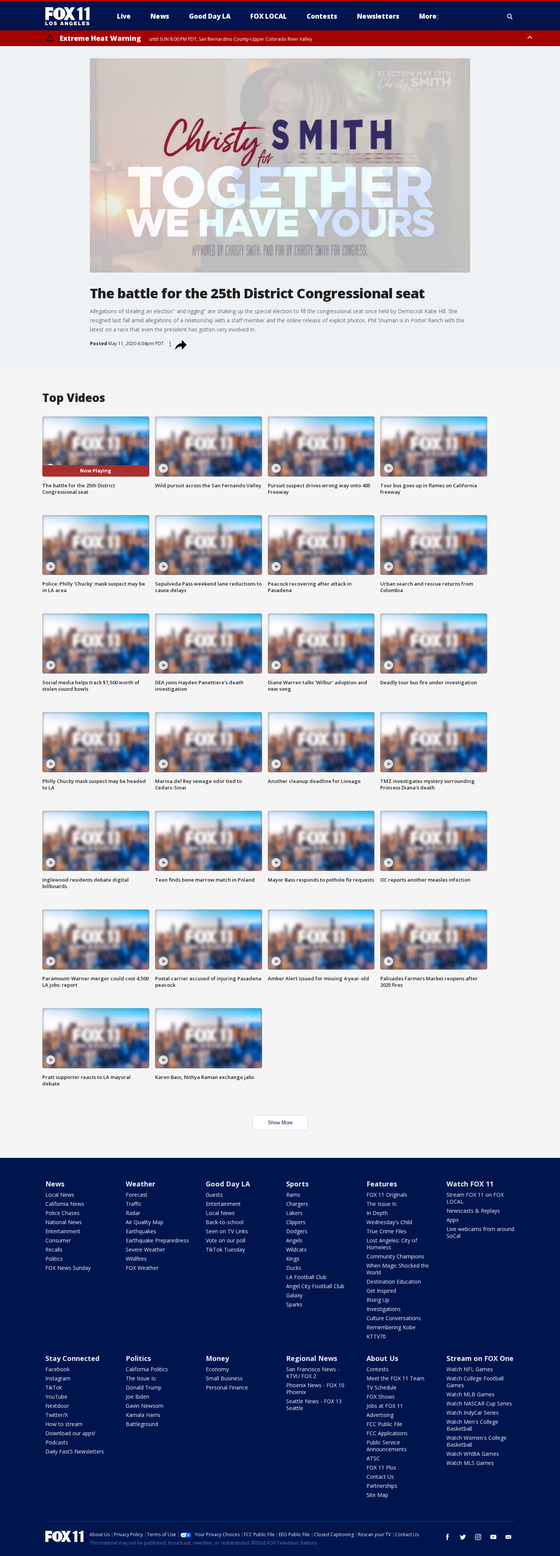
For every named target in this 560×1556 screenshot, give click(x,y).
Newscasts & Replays (473, 1210)
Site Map (377, 1494)
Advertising (380, 1414)
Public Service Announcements (386, 1446)
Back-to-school (224, 1222)
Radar (133, 1213)
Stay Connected (72, 1358)
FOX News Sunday (68, 1267)
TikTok (53, 1387)
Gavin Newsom (144, 1405)
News (54, 1183)
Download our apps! (70, 1433)
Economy (217, 1369)
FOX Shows (380, 1396)
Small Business (224, 1378)
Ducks (293, 1267)
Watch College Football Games (475, 1382)
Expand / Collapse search (510, 16)
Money (217, 1358)
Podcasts (56, 1442)
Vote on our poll (225, 1240)
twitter (463, 1537)
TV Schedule (381, 1387)
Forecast (136, 1194)
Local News (59, 1194)
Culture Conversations (393, 1318)
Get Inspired (381, 1290)
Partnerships (381, 1485)
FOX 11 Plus (381, 1467)
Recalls (53, 1249)
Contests (377, 1369)
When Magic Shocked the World (397, 1269)
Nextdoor (57, 1405)
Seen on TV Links (227, 1231)
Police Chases (62, 1213)
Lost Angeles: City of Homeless (391, 1244)
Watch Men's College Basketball (472, 1425)
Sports (297, 1183)
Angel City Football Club (315, 1286)
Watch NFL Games (469, 1369)
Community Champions (395, 1256)
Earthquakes (141, 1231)
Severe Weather (145, 1249)
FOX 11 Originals (386, 1194)
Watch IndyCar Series (472, 1412)
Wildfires (136, 1258)
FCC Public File (384, 1424)
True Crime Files (386, 1231)
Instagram (57, 1378)
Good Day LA (228, 1183)
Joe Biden (137, 1396)
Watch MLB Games (470, 1394)
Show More (280, 1122)
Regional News (311, 1358)
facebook (448, 1537)
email (508, 1537)
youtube (493, 1537)
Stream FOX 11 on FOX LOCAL (475, 1198)
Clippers (296, 1222)
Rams (293, 1194)
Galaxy (294, 1295)
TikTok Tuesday (225, 1249)
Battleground (142, 1424)
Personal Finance (227, 1387)
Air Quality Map (144, 1222)
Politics (54, 1258)
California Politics (147, 1369)
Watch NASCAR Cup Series (479, 1403)
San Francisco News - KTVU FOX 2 (312, 1373)
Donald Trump (144, 1387)
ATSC (373, 1458)
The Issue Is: (381, 1203)
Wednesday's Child (389, 1222)
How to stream (64, 1424)
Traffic (134, 1203)
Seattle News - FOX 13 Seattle (314, 1405)
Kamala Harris (143, 1414)
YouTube (56, 1396)
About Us (382, 1358)
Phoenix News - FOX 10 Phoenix (315, 1389)
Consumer (58, 1240)
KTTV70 (376, 1336)
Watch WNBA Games (472, 1453)
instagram (478, 1537)
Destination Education (393, 1281)
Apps (452, 1219)
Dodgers (296, 1231)
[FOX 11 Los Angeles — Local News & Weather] (70, 16)
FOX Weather (142, 1267)
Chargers (297, 1203)
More (428, 16)
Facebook (57, 1369)
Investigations (383, 1309)
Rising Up (377, 1299)
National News (63, 1222)
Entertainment (62, 1231)
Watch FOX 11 (469, 1183)
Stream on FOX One (480, 1358)
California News (64, 1203)
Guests (214, 1194)
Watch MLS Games (470, 1462)
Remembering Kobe (391, 1327)
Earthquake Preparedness (157, 1240)
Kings (292, 1258)
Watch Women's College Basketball (476, 1441)
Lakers (294, 1213)
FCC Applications (387, 1433)
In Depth (377, 1213)
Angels (294, 1240)
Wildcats (296, 1249)
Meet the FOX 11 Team (395, 1378)
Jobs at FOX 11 (384, 1405)
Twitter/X (56, 1414)
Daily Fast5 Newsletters (74, 1451)
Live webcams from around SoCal (480, 1232)
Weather (140, 1183)
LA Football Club (306, 1277)
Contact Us (380, 1476)
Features (381, 1183)
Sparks (294, 1304)
